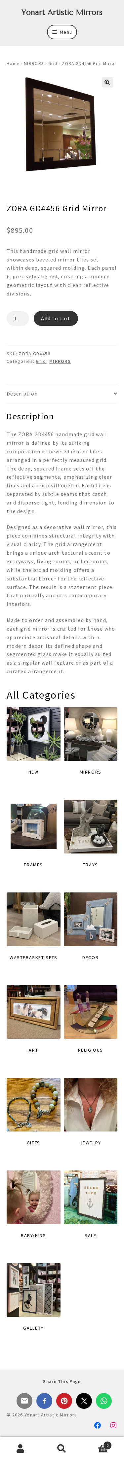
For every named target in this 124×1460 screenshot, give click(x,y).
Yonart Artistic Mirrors (62, 12)
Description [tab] (22, 393)
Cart (96, 1443)
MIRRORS (34, 63)
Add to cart (55, 318)
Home (13, 63)
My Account (20, 1449)
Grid (52, 63)
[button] (107, 82)
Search (62, 1449)
